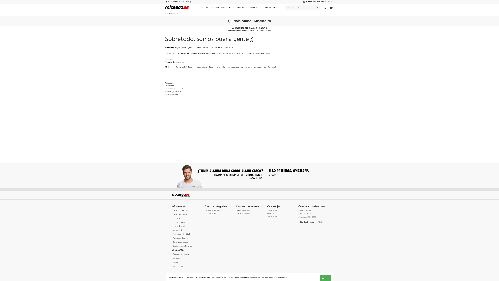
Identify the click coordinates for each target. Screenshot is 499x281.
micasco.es (172, 47)
